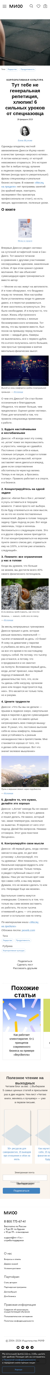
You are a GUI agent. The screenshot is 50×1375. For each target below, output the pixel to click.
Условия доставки (12, 1268)
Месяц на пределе (25, 241)
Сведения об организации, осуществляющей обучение (17, 1311)
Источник (18, 392)
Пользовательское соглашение (18, 1316)
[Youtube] (18, 1347)
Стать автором (10, 1283)
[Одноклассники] (27, 1347)
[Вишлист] (38, 6)
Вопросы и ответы (12, 1259)
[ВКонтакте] (22, 1347)
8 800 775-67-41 (15, 1221)
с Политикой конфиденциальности (19, 1359)
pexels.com (28, 930)
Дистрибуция (10, 1292)
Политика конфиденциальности (19, 1321)
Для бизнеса (10, 1296)
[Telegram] (32, 1347)
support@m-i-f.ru (13, 1237)
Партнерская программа (15, 1287)
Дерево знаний (11, 1264)
